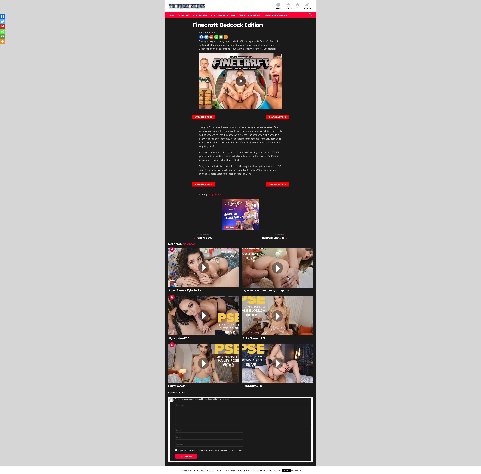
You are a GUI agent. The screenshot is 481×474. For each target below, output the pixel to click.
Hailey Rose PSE (178, 386)
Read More (296, 470)
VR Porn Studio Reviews (275, 15)
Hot (297, 8)
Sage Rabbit (215, 194)
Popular (288, 8)
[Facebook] (201, 37)
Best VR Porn (254, 15)
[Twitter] (206, 37)
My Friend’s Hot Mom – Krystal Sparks (265, 290)
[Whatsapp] (216, 37)
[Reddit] (211, 37)
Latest (278, 8)
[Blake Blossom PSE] (277, 315)
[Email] (221, 37)
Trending (307, 8)
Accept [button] (286, 470)
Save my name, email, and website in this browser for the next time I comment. (210, 450)
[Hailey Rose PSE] (203, 363)
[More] (226, 37)
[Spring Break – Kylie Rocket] (203, 267)
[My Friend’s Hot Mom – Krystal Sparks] (277, 268)
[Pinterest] (2, 26)
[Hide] (1, 46)
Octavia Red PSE (252, 386)
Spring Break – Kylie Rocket (185, 290)
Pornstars (183, 15)
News (233, 15)
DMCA (242, 15)
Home (172, 15)
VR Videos (189, 244)
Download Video (277, 117)
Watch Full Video (203, 117)
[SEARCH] (311, 15)
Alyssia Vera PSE (178, 338)
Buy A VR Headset (200, 15)
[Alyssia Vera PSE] (203, 315)
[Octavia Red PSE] (277, 363)
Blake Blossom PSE (253, 338)
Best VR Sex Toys (219, 15)
